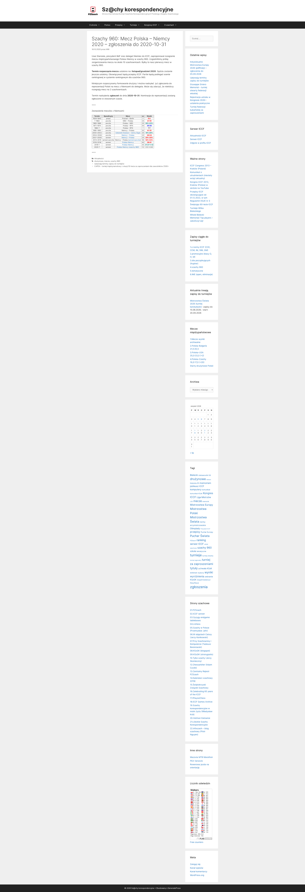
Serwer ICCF (196, 139)
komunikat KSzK (196, 493)
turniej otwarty (207, 556)
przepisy (195, 531)
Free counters (196, 842)
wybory (201, 573)
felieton (208, 479)
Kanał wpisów (196, 868)
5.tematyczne (196, 271)
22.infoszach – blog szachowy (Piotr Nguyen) (199, 731)
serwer (131, 140)
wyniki (209, 572)
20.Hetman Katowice (200, 718)
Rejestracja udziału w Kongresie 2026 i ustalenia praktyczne (200, 100)
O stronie (93, 25)
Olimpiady (195, 528)
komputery (195, 489)
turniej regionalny (195, 560)
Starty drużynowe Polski (201, 366)
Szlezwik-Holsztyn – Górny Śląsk (128, 133)
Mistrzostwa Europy (201, 504)
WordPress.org (197, 875)
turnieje (196, 555)
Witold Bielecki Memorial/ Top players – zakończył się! (201, 218)
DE (210, 475)
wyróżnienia (197, 576)
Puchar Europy (207, 532)
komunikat (206, 490)
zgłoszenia (199, 587)
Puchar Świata (200, 536)
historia (193, 483)
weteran (193, 573)
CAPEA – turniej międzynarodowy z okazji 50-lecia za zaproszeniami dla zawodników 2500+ (131, 166)
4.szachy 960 (196, 267)
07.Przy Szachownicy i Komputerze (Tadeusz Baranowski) (200, 644)
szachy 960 (115, 161)
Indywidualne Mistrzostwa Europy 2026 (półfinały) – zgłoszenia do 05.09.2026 (199, 68)
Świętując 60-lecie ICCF (201, 204)
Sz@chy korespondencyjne (137, 9)
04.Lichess (195, 624)
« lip (192, 453)
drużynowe (98, 161)
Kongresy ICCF (150, 25)
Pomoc (107, 25)
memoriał (205, 501)
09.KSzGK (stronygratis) (201, 654)
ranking (201, 540)
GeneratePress (174, 888)
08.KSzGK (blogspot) (200, 651)
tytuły (194, 568)
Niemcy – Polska (128, 135)
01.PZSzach (195, 610)
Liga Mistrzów (204, 497)
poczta (137, 140)
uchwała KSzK (205, 568)
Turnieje (133, 25)
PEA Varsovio (196, 761)
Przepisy (118, 25)
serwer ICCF (197, 543)
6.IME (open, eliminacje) (201, 274)
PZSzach (193, 540)
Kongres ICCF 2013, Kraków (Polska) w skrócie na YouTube (199, 185)
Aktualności (99, 158)
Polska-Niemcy (128, 142)
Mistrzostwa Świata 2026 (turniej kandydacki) (199, 304)
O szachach (169, 25)
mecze (107, 161)
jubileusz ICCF (197, 486)
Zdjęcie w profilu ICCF (200, 143)
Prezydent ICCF (205, 529)
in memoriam (204, 483)
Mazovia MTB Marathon (201, 757)
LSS (191, 501)
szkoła (193, 551)
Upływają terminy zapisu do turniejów (109, 164)
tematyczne (201, 551)
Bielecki (194, 475)
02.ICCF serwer (197, 614)
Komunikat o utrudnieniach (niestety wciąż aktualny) (201, 175)
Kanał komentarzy (198, 871)
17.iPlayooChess (197, 698)
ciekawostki (203, 475)
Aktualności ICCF (198, 135)
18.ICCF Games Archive (201, 702)
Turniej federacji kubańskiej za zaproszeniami (197, 110)
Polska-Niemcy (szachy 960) (128, 147)
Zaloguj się (195, 864)
